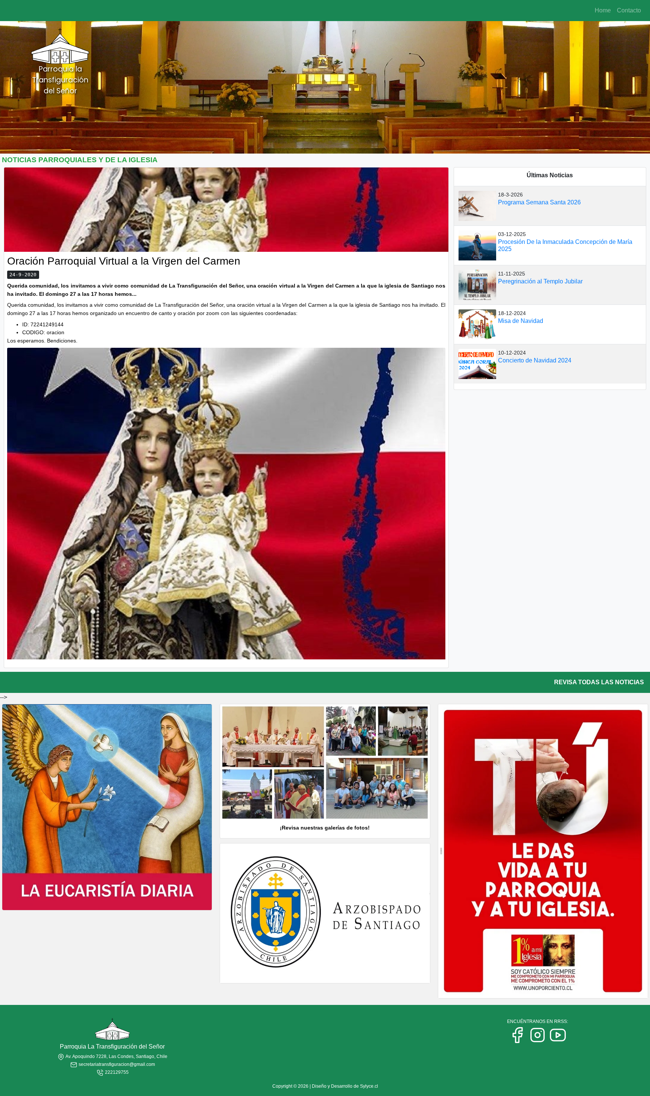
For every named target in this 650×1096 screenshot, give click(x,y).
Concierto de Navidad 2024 (534, 360)
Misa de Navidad (520, 321)
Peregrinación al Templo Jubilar (540, 281)
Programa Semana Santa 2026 (539, 202)
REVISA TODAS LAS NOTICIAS (599, 682)
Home (603, 10)
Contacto (629, 10)
